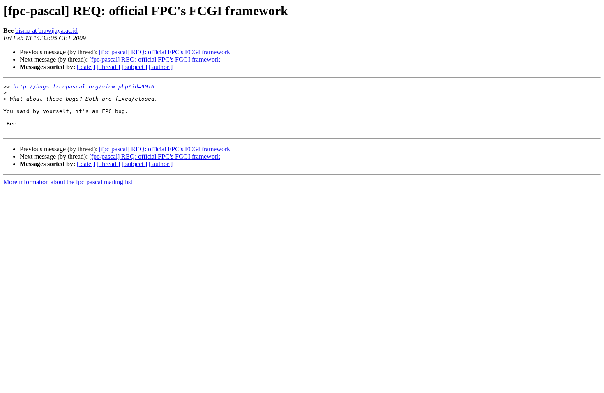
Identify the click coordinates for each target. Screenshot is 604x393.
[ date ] (86, 66)
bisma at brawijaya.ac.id (46, 30)
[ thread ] (108, 66)
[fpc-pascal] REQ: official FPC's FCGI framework (164, 52)
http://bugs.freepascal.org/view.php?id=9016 (83, 86)
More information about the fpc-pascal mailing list (67, 181)
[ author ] (161, 66)
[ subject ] (134, 66)
